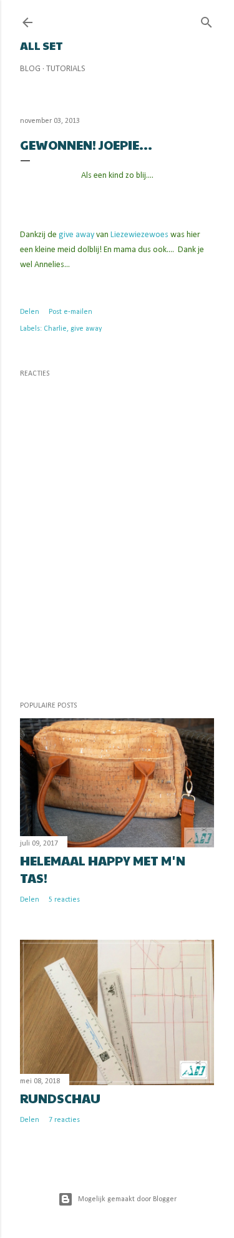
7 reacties (64, 1120)
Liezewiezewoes (140, 235)
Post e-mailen (70, 312)
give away (75, 235)
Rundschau (60, 1098)
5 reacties (64, 900)
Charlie (55, 329)
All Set (41, 45)
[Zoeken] (206, 20)
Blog (30, 69)
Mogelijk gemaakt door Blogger (127, 1199)
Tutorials (65, 69)
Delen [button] (29, 312)
